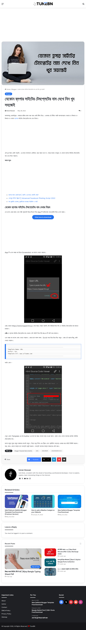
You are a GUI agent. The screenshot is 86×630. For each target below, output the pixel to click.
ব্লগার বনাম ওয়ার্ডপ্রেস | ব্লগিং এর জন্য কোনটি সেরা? (23, 195)
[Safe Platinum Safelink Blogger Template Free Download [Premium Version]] (16, 501)
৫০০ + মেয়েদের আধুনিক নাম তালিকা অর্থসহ (68, 569)
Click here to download (43, 217)
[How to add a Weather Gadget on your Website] (43, 501)
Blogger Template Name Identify (23, 451)
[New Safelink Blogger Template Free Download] (69, 501)
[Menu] (3, 4)
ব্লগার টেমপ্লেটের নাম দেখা (56, 451)
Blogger (14, 89)
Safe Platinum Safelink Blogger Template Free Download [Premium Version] (16, 512)
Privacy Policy (6, 614)
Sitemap (4, 617)
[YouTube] (25, 478)
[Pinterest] (59, 459)
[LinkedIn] (54, 459)
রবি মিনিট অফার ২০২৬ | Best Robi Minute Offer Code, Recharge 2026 (68, 551)
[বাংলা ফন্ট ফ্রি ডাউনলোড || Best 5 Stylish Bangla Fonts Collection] (50, 562)
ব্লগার (16, 118)
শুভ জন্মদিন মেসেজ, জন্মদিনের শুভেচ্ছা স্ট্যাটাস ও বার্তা (23, 201)
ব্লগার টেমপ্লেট (45, 451)
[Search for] (83, 4)
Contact (4, 607)
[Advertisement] (43, 24)
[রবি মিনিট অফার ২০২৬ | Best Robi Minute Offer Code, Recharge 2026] (50, 552)
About (4, 601)
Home (8, 89)
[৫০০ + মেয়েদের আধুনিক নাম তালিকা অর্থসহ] (50, 572)
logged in (17, 533)
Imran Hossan (10, 111)
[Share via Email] (64, 459)
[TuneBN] (43, 3)
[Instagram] (30, 478)
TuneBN (32, 626)
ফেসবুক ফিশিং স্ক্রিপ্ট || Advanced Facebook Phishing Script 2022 (31, 198)
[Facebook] (20, 478)
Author (4, 604)
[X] (22, 478)
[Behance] (27, 478)
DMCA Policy (6, 610)
